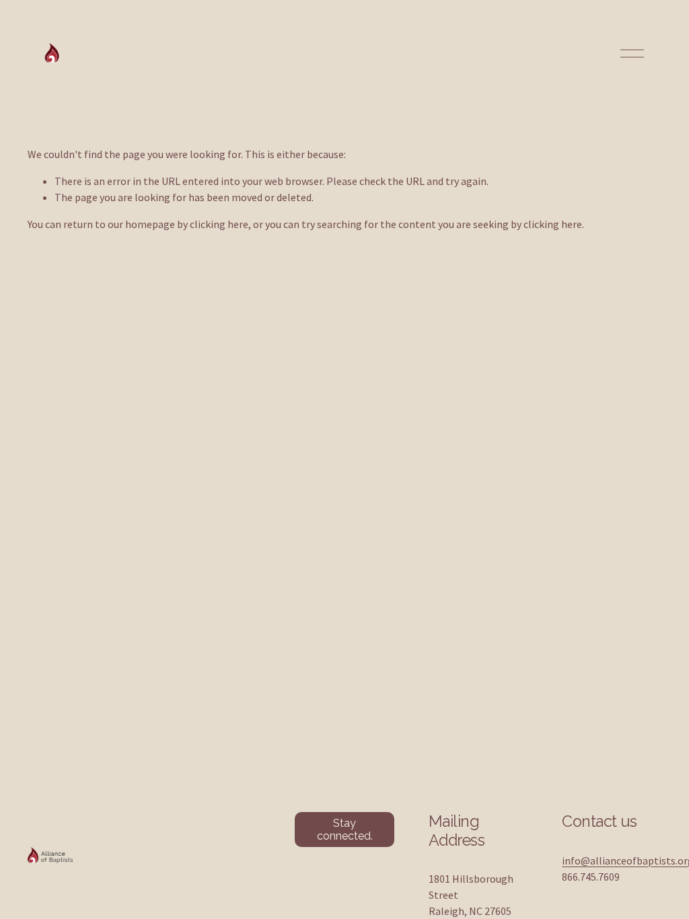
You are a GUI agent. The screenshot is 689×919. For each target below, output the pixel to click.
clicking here (219, 224)
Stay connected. (345, 829)
